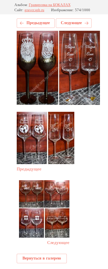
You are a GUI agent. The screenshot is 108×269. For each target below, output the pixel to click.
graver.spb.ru (34, 10)
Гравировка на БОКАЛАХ (50, 5)
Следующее (71, 23)
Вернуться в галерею (41, 258)
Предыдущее (38, 23)
